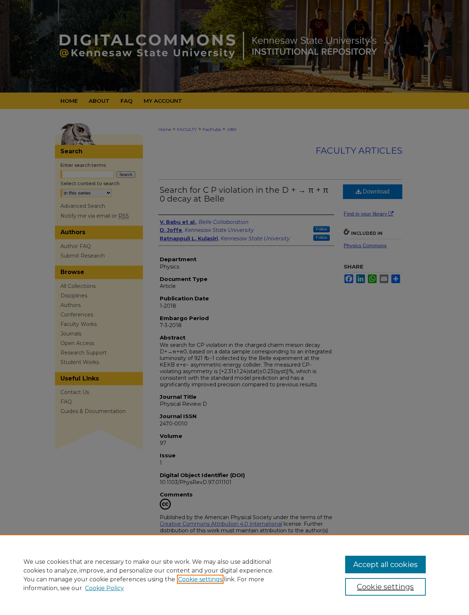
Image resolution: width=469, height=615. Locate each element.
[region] (234, 575)
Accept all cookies (385, 564)
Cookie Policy (104, 588)
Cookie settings (200, 579)
